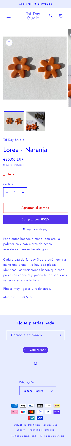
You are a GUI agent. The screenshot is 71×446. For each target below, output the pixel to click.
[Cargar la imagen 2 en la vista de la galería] (35, 121)
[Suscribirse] (59, 335)
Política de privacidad (23, 435)
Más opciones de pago (35, 229)
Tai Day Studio (32, 424)
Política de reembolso (42, 429)
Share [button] (11, 174)
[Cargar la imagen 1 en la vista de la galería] (14, 121)
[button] (8, 16)
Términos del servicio (52, 435)
